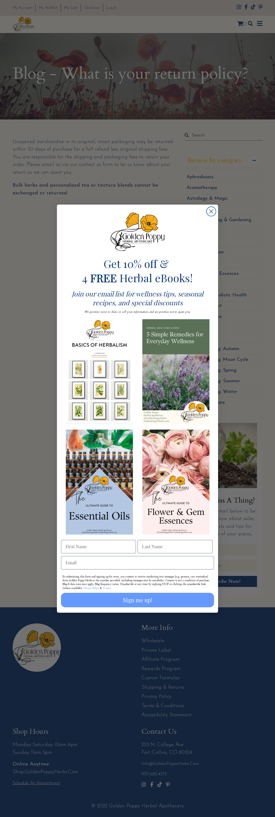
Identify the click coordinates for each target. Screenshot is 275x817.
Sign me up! (137, 600)
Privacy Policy (91, 588)
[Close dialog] (211, 211)
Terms (106, 588)
